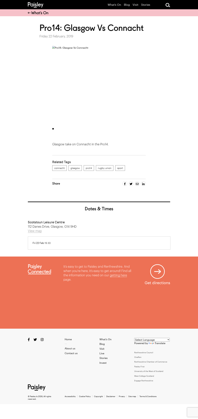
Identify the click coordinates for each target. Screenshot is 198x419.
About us (70, 348)
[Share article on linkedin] (143, 183)
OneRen (137, 357)
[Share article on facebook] (125, 183)
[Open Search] (168, 5)
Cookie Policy (85, 396)
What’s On (114, 4)
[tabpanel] (123, 85)
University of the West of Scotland (148, 371)
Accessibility (70, 396)
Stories (145, 4)
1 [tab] (53, 129)
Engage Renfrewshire (143, 380)
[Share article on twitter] (131, 183)
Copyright (98, 396)
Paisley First (139, 366)
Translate (160, 343)
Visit (135, 4)
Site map (132, 396)
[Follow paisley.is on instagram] (42, 339)
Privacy (122, 396)
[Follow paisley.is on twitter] (35, 339)
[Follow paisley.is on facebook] (29, 339)
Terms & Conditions (148, 396)
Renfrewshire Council (143, 352)
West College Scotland (144, 376)
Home (68, 339)
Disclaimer (110, 396)
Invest (103, 362)
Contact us (71, 353)
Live (101, 353)
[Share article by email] (137, 183)
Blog (127, 4)
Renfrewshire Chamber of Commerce (150, 362)
